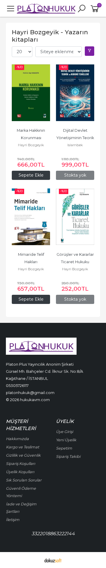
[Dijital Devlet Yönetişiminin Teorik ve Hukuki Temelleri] (75, 93)
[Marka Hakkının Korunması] (31, 93)
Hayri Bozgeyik (31, 145)
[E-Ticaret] (53, 560)
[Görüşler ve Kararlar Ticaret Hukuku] (75, 217)
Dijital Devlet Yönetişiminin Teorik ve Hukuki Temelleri (75, 137)
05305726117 (17, 385)
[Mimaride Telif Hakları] (31, 217)
